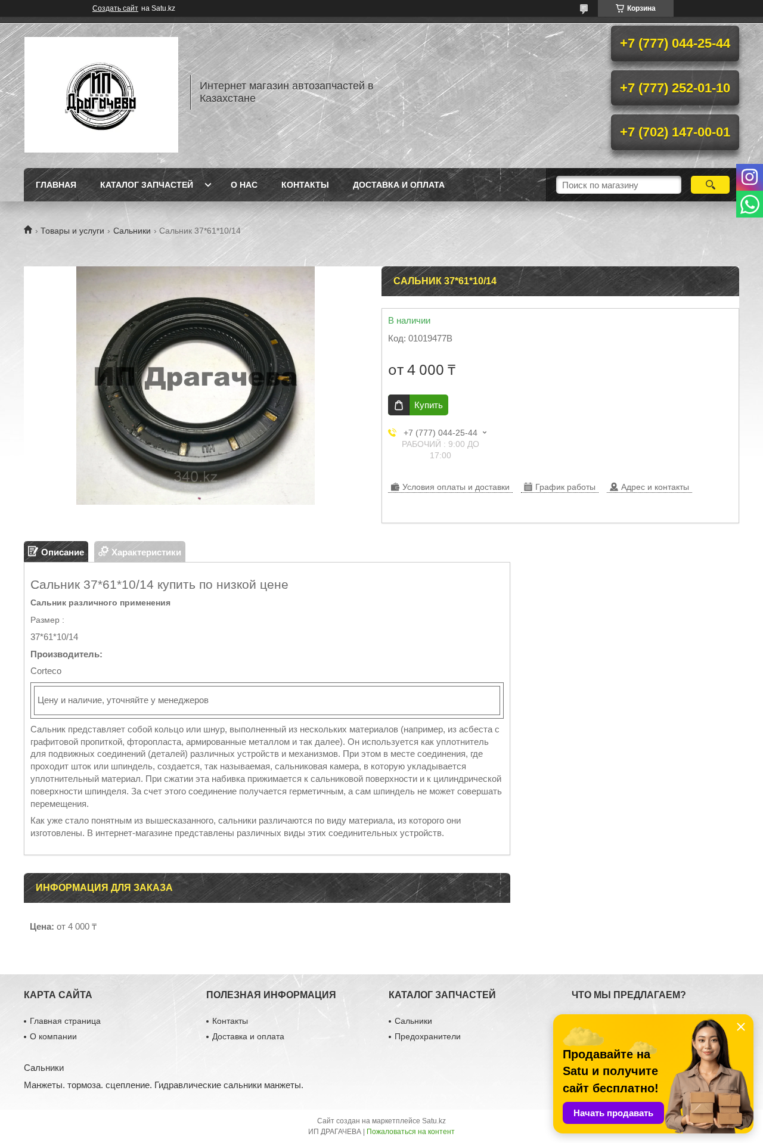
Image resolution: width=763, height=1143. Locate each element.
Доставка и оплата (399, 185)
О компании (53, 1036)
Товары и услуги (72, 230)
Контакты (305, 185)
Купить (428, 405)
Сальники (132, 230)
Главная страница (65, 1021)
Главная (56, 185)
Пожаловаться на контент (411, 1132)
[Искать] (710, 185)
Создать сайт (115, 8)
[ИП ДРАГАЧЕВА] (101, 92)
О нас (244, 185)
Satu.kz (434, 1121)
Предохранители (428, 1036)
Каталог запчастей (146, 185)
